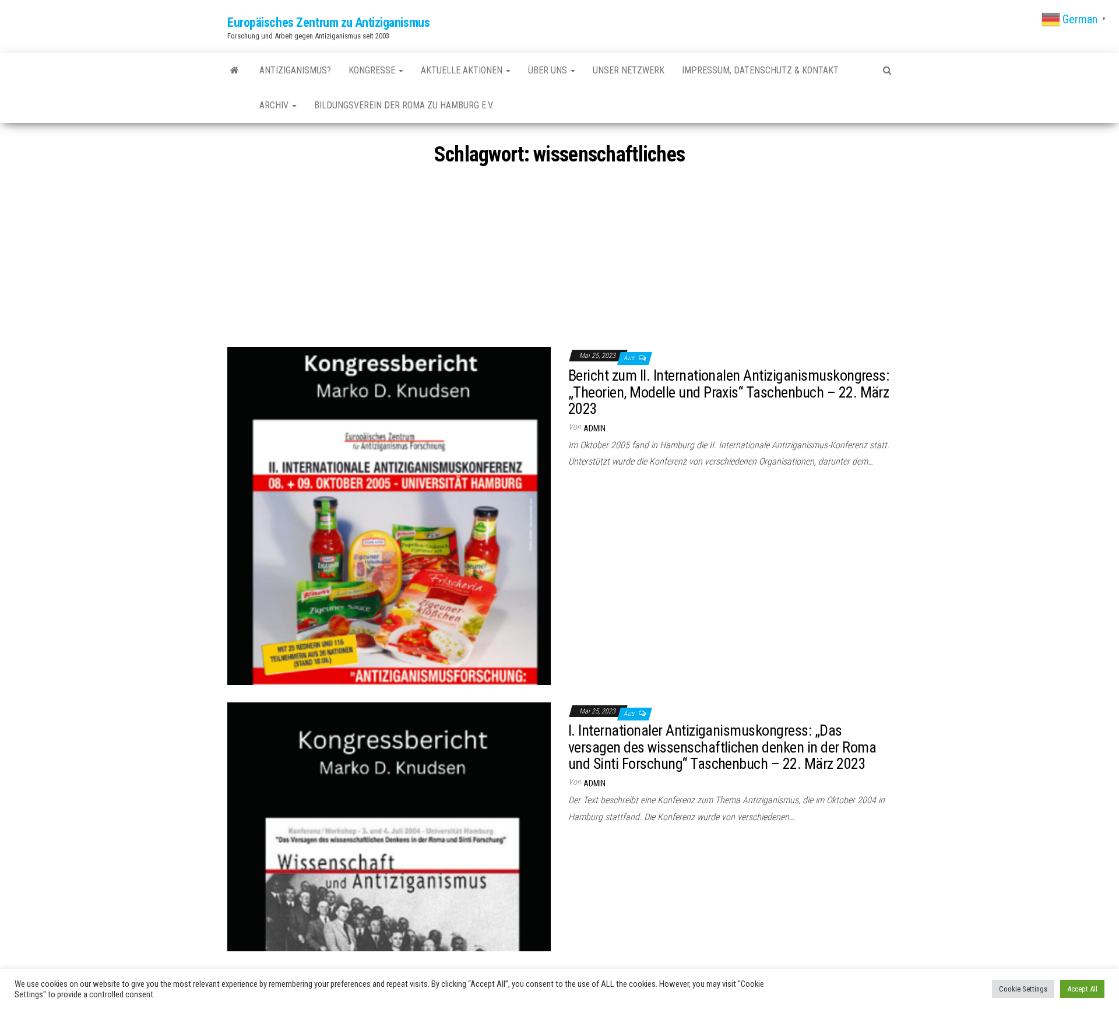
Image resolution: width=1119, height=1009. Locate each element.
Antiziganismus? (295, 70)
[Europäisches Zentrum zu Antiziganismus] (235, 70)
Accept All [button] (1082, 989)
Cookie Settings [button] (1023, 989)
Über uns (548, 70)
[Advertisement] (559, 259)
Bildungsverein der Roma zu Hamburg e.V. (404, 105)
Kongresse (373, 70)
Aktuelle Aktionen (463, 70)
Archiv (275, 105)
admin (594, 428)
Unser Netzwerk (628, 70)
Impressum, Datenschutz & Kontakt (760, 70)
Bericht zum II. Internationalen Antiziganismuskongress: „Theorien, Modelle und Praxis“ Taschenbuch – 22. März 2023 (728, 392)
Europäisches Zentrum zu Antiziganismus (328, 22)
